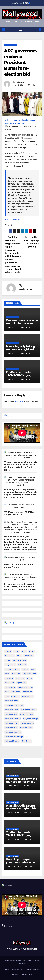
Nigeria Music (10, 687)
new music (9, 678)
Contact (36, 969)
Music (29, 969)
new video (20, 678)
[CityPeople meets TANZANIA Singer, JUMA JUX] (20, 506)
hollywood (22, 665)
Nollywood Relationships (14, 737)
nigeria (29, 678)
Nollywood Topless (12, 741)
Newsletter (15, 974)
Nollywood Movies (11, 723)
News (23, 969)
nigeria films (21, 683)
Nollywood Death (11, 714)
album (19, 656)
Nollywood (15, 969)
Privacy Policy (27, 974)
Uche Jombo (26, 741)
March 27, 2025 (14, 813)
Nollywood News (10, 45)
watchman (20, 82)
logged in (19, 402)
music (32, 669)
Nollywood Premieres (13, 732)
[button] (36, 29)
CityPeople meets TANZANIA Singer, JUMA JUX (18, 375)
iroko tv (25, 669)
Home (7, 969)
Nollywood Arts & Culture (14, 705)
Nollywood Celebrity (28, 710)
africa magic (9, 656)
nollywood (15, 696)
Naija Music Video (29, 674)
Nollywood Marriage (30, 719)
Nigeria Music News (25, 687)
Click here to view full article (17, 220)
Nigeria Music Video (12, 692)
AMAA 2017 (28, 656)
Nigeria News (27, 692)
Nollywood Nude (26, 728)
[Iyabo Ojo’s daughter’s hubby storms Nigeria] (20, 558)
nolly (7, 696)
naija (7, 674)
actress (31, 651)
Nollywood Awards (12, 710)
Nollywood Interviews (13, 719)
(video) (16, 651)
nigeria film (9, 683)
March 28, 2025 (14, 786)
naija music (15, 674)
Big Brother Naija (19, 660)
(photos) (8, 651)
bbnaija (8, 660)
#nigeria (31, 85)
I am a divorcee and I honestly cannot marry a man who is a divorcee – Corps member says (20, 586)
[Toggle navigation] (20, 30)
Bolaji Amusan (10, 665)
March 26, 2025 (14, 866)
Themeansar (22, 964)
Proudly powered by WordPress (15, 960)
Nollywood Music (27, 723)
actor (24, 651)
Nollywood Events (26, 714)
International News (12, 669)
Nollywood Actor (28, 696)
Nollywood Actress (12, 701)
